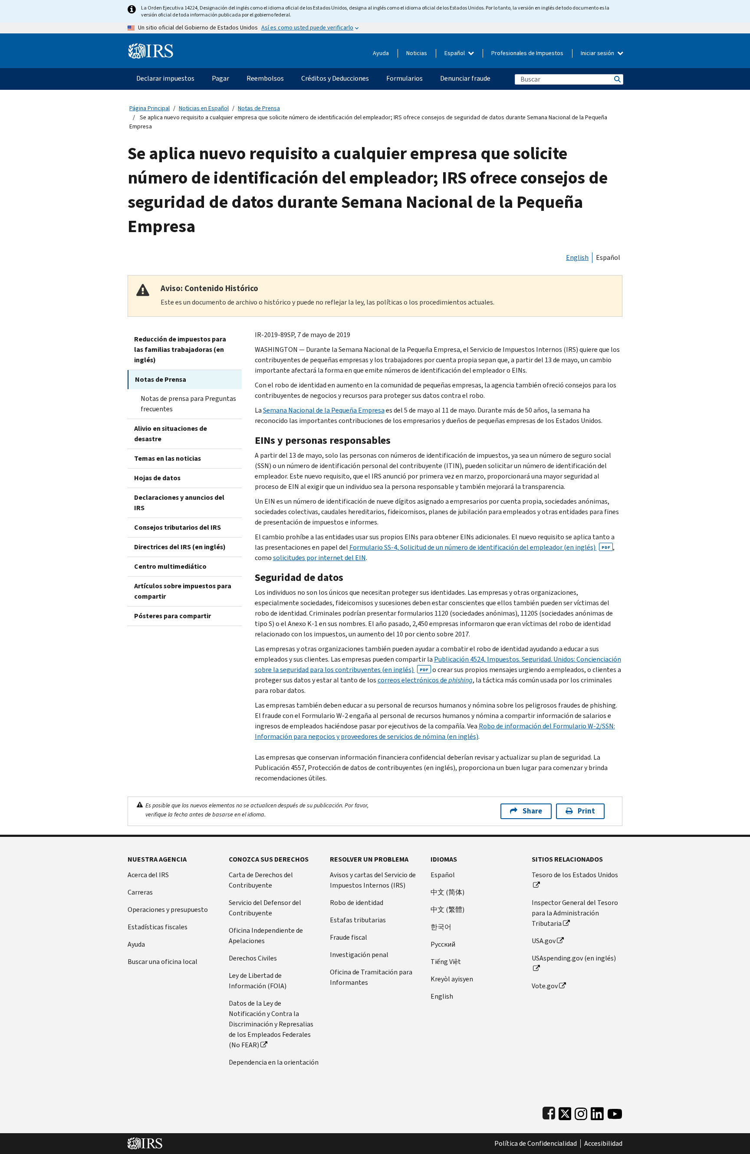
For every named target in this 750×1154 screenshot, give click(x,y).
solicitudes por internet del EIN (319, 557)
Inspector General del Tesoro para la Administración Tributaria (575, 913)
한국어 (441, 926)
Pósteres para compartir (172, 615)
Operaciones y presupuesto (168, 909)
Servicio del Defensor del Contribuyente (265, 908)
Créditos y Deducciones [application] (335, 78)
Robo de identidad (356, 902)
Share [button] (532, 811)
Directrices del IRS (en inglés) (180, 546)
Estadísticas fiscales (158, 926)
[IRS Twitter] (565, 1111)
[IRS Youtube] (614, 1111)
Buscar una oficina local (162, 961)
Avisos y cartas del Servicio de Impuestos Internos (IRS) (373, 880)
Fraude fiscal (348, 937)
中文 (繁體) (447, 909)
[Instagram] (581, 1111)
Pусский (443, 944)
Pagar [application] (220, 78)
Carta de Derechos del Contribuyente (261, 880)
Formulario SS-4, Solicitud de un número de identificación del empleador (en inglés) (479, 547)
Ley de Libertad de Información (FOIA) (257, 980)
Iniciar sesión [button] (598, 53)
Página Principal (149, 108)
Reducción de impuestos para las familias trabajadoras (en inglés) (180, 349)
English (577, 257)
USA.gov (544, 940)
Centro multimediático (170, 566)
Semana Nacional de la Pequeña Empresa (324, 410)
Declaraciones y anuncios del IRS (179, 502)
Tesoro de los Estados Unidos (575, 874)
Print (586, 811)
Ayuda (381, 53)
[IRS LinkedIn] (597, 1111)
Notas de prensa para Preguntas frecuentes (188, 403)
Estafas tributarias (358, 920)
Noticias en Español (204, 108)
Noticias (416, 53)
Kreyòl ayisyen (452, 979)
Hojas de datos (157, 477)
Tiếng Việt (446, 961)
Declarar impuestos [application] (165, 78)
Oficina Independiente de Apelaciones (266, 935)
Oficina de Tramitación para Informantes (371, 977)
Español (455, 53)
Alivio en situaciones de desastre (170, 433)
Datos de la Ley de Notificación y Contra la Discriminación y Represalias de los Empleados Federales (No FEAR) (271, 1024)
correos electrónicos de (425, 680)
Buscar (616, 79)
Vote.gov (545, 985)
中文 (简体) (447, 892)
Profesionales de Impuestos (527, 53)
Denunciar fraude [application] (465, 78)
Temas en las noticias (167, 458)
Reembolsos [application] (265, 78)
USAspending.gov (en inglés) (574, 958)
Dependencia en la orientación (274, 1062)
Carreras (140, 892)
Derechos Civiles (253, 958)
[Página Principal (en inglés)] (150, 47)
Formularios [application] (404, 78)
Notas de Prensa (259, 108)
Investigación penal (359, 954)
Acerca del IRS (148, 874)
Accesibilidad (603, 1143)
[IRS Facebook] (549, 1111)
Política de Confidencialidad (535, 1143)
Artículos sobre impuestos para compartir (182, 591)
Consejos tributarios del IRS (177, 527)
